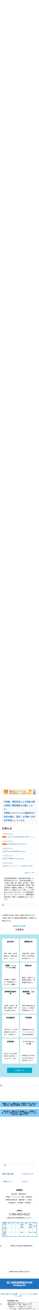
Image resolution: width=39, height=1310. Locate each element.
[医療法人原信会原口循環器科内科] (19, 1256)
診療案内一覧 (19, 1070)
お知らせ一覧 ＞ (30, 873)
